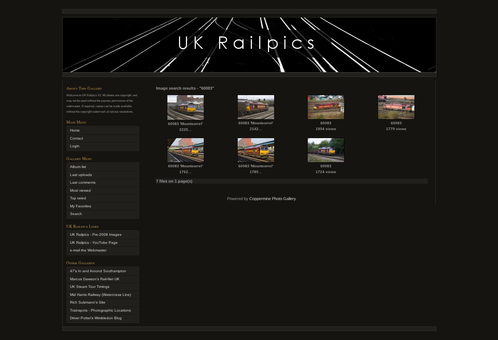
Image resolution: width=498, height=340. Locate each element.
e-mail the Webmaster (88, 250)
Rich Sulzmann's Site (87, 302)
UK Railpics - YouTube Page (94, 243)
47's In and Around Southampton (98, 271)
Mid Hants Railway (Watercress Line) (100, 295)
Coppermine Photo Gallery (272, 198)
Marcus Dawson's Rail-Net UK (95, 279)
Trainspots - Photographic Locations (100, 310)
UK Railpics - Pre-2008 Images (95, 234)
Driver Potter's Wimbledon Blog (96, 318)
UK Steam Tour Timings (89, 287)
